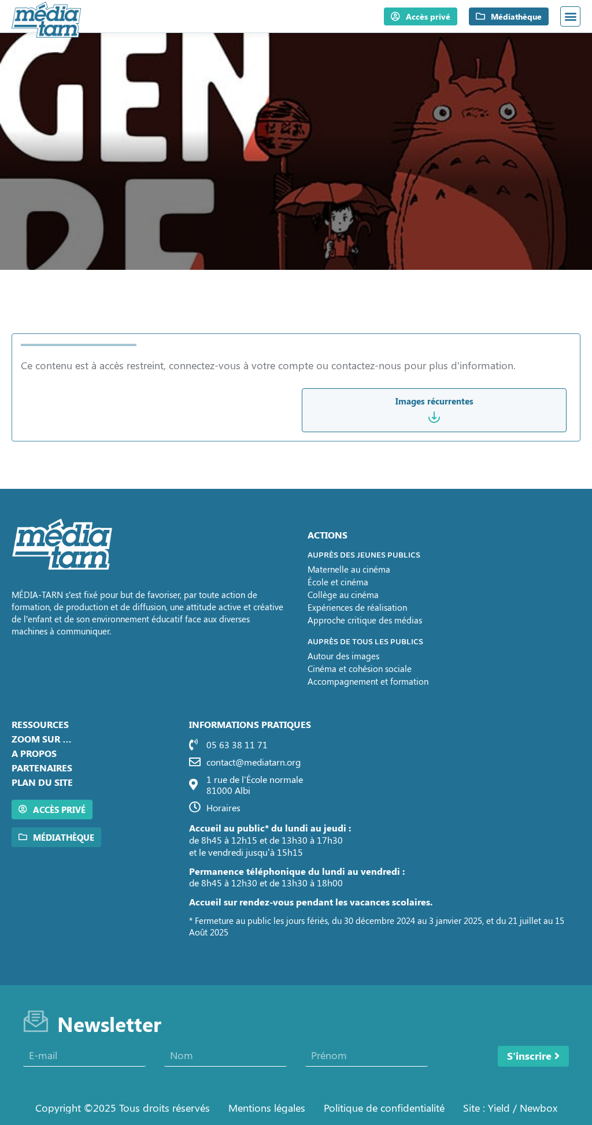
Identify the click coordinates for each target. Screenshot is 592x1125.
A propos (34, 753)
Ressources (40, 724)
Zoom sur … (42, 738)
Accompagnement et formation (368, 681)
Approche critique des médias (365, 620)
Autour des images (343, 656)
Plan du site (42, 782)
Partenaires (42, 767)
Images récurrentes (434, 401)
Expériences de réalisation (357, 607)
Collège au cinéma (343, 594)
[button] (570, 16)
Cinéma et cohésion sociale (360, 668)
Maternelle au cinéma (349, 569)
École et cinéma (338, 582)
